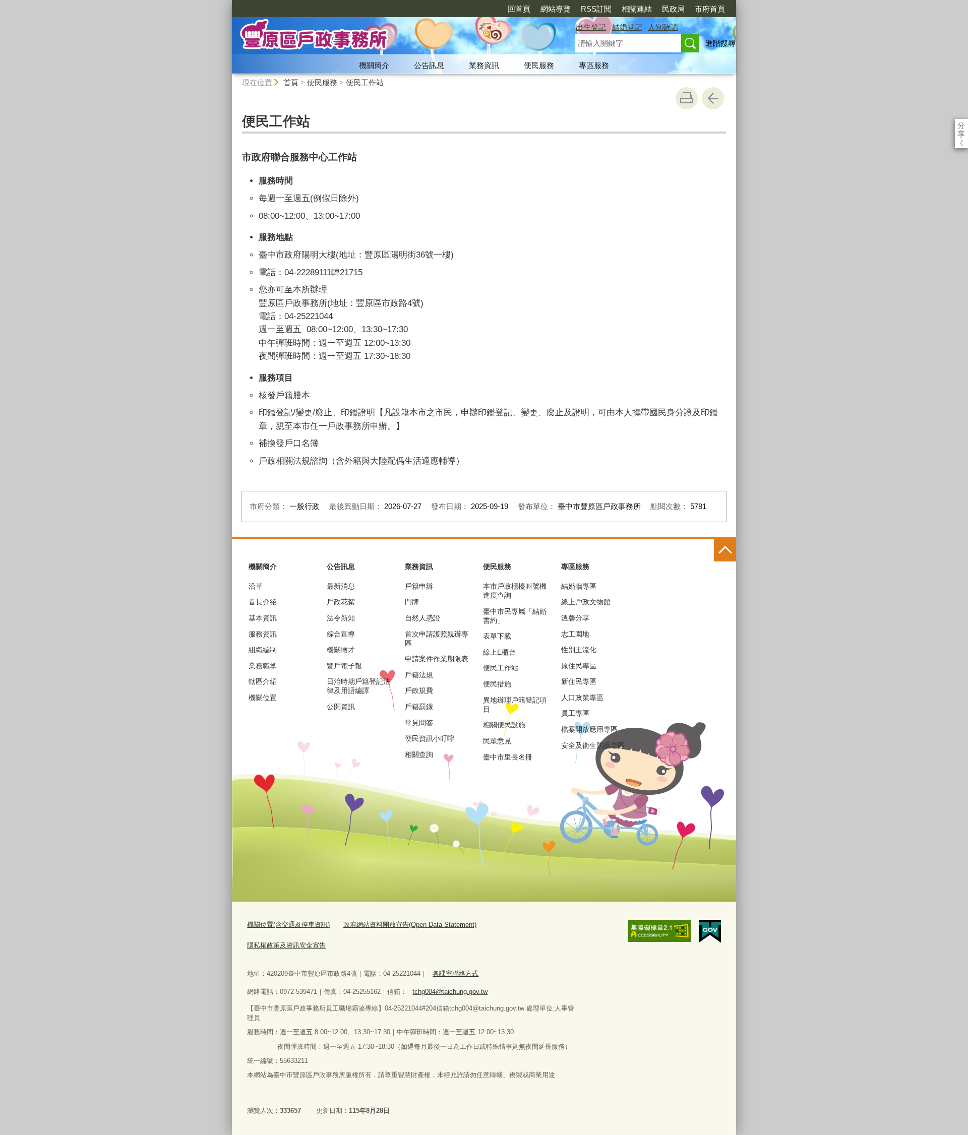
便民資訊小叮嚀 (429, 738)
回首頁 (519, 9)
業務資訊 (484, 65)
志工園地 (575, 634)
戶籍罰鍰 (419, 707)
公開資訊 (341, 707)
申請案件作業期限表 (436, 659)
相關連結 (637, 9)
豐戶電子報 (344, 666)
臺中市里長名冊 (507, 757)
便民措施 (497, 684)
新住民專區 (578, 681)
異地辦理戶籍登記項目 (515, 704)
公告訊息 (429, 65)
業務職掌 (263, 666)
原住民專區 (578, 666)
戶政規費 (419, 690)
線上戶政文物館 (586, 602)
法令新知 (341, 618)
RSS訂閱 (596, 9)
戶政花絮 (341, 602)
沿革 (256, 586)
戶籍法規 (419, 675)
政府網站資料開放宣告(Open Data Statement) (409, 924)
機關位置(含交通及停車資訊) (288, 924)
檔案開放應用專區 (589, 729)
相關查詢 (419, 754)
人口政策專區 (582, 697)
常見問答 (419, 723)
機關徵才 (341, 650)
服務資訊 (263, 634)
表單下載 (497, 636)
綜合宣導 (341, 634)
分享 (961, 125)
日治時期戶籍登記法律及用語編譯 (358, 686)
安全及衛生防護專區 (593, 745)
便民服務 (539, 65)
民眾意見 (497, 741)
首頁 (290, 82)
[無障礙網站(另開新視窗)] (659, 931)
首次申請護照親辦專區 (436, 638)
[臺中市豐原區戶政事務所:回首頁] (391, 37)
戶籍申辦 (419, 586)
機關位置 (263, 697)
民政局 (673, 9)
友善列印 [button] (687, 98)
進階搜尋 (720, 43)
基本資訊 (263, 618)
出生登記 (591, 27)
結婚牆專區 (578, 586)
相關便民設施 (504, 725)
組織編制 (263, 650)
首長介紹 (263, 602)
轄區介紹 (263, 681)
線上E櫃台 (499, 652)
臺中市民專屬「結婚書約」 (515, 615)
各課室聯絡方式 (455, 973)
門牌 (412, 602)
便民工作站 (365, 82)
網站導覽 (555, 9)
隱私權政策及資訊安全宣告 (286, 945)
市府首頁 (710, 9)
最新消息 (341, 586)
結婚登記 (627, 27)
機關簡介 (374, 65)
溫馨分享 (575, 618)
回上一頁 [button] (713, 98)
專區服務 (594, 65)
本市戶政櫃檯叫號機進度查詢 (515, 590)
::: (227, 4)
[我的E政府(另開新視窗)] (710, 931)
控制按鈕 (725, 550)
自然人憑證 (422, 618)
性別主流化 (578, 650)
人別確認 (663, 27)
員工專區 (575, 713)
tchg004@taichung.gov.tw (450, 991)
